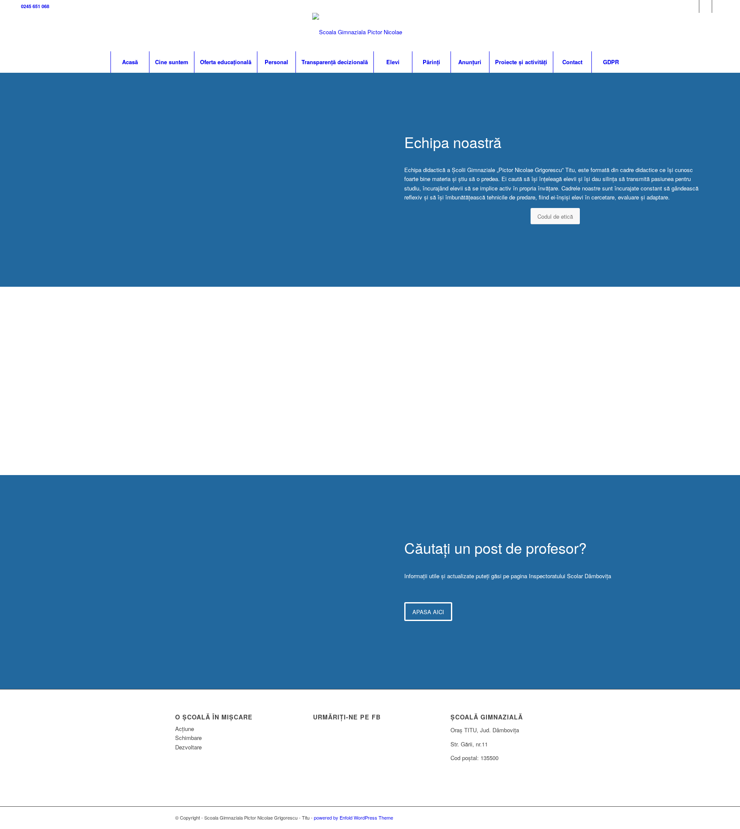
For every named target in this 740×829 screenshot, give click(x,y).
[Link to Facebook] (692, 6)
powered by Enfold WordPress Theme (353, 817)
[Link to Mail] (718, 6)
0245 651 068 (35, 6)
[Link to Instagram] (705, 6)
